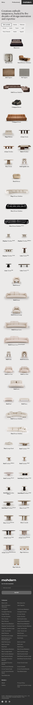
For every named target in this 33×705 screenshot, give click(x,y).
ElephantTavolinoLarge (8, 628)
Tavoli (17, 28)
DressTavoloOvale (22, 662)
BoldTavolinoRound (7, 656)
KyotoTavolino (21, 616)
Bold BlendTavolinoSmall (24, 658)
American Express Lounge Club (24, 686)
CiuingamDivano (21, 611)
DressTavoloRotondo (7, 666)
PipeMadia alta (6, 675)
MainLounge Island (7, 651)
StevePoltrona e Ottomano (6, 606)
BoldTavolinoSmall (22, 654)
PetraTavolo (5, 619)
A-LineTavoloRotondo (23, 669)
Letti (23, 28)
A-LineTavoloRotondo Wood (8, 672)
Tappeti (22, 31)
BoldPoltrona (5, 633)
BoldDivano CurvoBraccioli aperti (7, 638)
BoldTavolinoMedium (7, 654)
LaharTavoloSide (22, 628)
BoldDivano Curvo (22, 635)
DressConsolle (21, 666)
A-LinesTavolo (21, 614)
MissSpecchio (21, 603)
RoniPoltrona (5, 621)
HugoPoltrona (5, 614)
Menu (3, 2)
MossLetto (4, 603)
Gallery (4, 685)
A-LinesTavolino (6, 616)
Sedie (10, 28)
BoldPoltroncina (6, 642)
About (3, 683)
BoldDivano (20, 633)
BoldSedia (20, 638)
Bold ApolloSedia (22, 619)
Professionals (16, 2)
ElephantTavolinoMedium (24, 626)
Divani (4, 28)
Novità (15, 24)
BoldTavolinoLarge (22, 651)
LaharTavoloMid (6, 631)
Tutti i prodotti (6, 24)
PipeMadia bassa (22, 671)
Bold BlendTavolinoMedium (7, 659)
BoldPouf (4, 646)
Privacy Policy (21, 683)
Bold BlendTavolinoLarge (24, 656)
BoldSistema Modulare (8, 649)
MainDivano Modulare (23, 649)
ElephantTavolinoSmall (8, 626)
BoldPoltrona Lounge (7, 635)
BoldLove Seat (21, 642)
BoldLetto (20, 644)
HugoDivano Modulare (23, 621)
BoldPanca (20, 646)
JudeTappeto (20, 605)
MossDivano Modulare (8, 623)
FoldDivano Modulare (23, 609)
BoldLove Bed (5, 644)
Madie (15, 31)
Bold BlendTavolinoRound (7, 663)
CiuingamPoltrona (6, 611)
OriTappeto (5, 609)
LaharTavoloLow (22, 631)
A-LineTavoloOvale (7, 669)
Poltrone (22, 24)
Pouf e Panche (6, 31)
